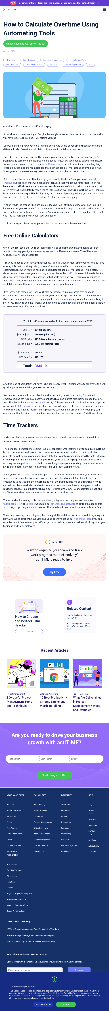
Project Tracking (40, 810)
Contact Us (93, 852)
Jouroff (30, 402)
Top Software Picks (77, 60)
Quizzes (10, 887)
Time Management (72, 64)
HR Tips (53, 64)
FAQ (90, 804)
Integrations (39, 851)
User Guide (93, 825)
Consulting (65, 810)
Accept (66, 1004)
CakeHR (30, 503)
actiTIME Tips (12, 64)
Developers (65, 851)
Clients (9, 839)
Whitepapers (12, 876)
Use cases (92, 819)
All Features (11, 816)
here (23, 413)
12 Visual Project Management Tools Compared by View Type (33, 929)
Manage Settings (43, 1004)
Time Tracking (29, 60)
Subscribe (79, 970)
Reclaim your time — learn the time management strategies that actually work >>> (58, 3)
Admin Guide (94, 846)
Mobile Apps (12, 851)
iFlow (19, 503)
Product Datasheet (14, 810)
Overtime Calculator (15, 870)
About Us (10, 804)
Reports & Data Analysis (43, 822)
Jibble (42, 402)
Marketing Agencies (69, 845)
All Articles (10, 60)
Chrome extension (14, 845)
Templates (11, 882)
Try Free (54, 572)
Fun (90, 64)
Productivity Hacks (34, 64)
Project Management (52, 60)
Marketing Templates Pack (17, 905)
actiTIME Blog (12, 864)
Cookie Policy (49, 998)
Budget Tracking (40, 816)
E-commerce (66, 822)
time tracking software (63, 503)
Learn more (29, 631)
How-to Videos (92, 812)
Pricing (9, 822)
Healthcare (65, 839)
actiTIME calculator (22, 406)
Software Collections (49, 694)
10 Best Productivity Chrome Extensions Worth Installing (31, 942)
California (72, 273)
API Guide (92, 840)
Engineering (66, 834)
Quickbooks (9, 503)
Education (65, 828)
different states (54, 164)
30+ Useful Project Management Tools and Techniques (30, 935)
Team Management (42, 834)
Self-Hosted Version (14, 834)
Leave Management (42, 839)
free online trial (82, 518)
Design (64, 816)
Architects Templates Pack (17, 899)
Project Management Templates (19, 893)
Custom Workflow (41, 845)
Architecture (66, 804)
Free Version (12, 828)
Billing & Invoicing (41, 828)
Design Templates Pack (16, 911)
